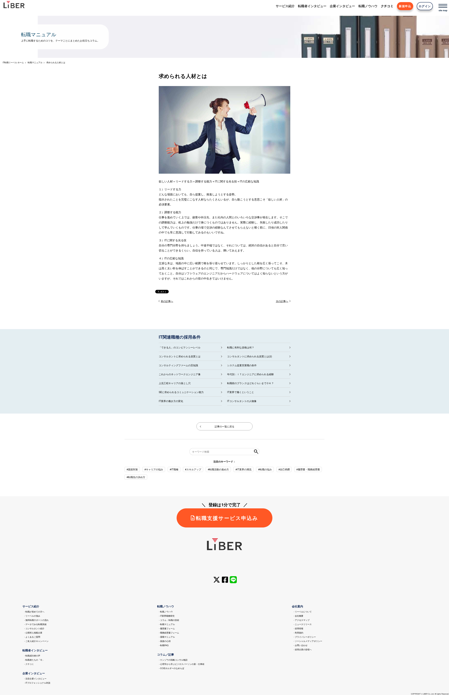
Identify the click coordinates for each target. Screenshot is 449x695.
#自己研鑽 (284, 469)
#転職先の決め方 (136, 477)
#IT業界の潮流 (244, 469)
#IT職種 (174, 469)
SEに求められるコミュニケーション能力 (181, 392)
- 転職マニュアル (167, 624)
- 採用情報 (298, 628)
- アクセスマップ (302, 619)
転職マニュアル (35, 62)
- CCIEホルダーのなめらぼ (171, 668)
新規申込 (405, 6)
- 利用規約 (298, 632)
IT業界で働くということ (240, 392)
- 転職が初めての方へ (34, 611)
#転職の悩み (265, 469)
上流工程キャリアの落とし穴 (175, 383)
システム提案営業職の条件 (242, 365)
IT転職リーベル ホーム (13, 62)
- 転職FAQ (163, 645)
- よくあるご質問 (32, 636)
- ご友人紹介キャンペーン (36, 640)
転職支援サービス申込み (227, 518)
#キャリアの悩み (154, 469)
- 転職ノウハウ (166, 611)
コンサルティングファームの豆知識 (178, 365)
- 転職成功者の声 (32, 655)
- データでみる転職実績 (35, 624)
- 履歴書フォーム (167, 628)
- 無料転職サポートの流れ (36, 619)
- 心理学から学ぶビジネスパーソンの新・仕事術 (181, 663)
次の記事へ (282, 301)
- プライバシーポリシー (305, 636)
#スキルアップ (193, 469)
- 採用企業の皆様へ (303, 649)
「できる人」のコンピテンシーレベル (179, 347)
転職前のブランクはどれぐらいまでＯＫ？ (250, 383)
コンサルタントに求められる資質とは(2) (249, 356)
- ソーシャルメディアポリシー (308, 640)
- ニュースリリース (303, 624)
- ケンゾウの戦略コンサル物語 (173, 659)
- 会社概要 (298, 615)
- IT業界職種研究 (167, 615)
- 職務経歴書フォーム (169, 632)
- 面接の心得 (165, 640)
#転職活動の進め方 (218, 469)
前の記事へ (167, 301)
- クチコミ (29, 663)
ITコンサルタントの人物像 (241, 401)
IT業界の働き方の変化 (171, 401)
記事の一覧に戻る (224, 426)
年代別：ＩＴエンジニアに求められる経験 (250, 374)
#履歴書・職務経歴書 (308, 469)
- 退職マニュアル (167, 636)
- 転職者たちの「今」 (34, 659)
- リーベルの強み (32, 615)
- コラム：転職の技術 (169, 619)
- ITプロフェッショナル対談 (37, 682)
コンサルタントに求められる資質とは (179, 356)
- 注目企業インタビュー (35, 678)
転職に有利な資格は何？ (240, 347)
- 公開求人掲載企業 (33, 632)
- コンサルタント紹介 (34, 628)
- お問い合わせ (300, 645)
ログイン (425, 6)
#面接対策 (132, 469)
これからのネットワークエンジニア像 (179, 374)
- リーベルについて (303, 611)
